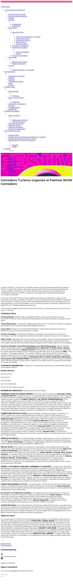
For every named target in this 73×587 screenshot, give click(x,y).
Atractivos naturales (19, 47)
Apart (10, 83)
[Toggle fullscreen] (5, 574)
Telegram (12, 163)
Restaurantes (13, 91)
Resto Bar (16, 102)
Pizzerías (15, 96)
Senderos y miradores (20, 46)
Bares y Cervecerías (15, 98)
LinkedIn (11, 168)
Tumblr (11, 170)
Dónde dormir (10, 72)
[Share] (3, 574)
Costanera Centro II (23, 40)
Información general (12, 131)
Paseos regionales (19, 64)
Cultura (11, 65)
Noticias (7, 149)
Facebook (12, 157)
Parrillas (11, 106)
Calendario (16, 26)
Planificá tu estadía (12, 111)
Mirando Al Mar (18, 32)
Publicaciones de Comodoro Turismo (22, 139)
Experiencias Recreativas (17, 16)
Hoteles (11, 78)
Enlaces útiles (13, 135)
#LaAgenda (16, 24)
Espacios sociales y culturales (23, 70)
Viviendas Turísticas (15, 81)
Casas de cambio (14, 125)
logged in (14, 571)
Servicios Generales (15, 127)
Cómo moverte (14, 115)
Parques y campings (20, 56)
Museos (11, 18)
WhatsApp (12, 161)
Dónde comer (10, 87)
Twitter (11, 159)
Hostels (11, 85)
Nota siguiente (6, 545)
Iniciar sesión (5, 7)
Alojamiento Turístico (16, 76)
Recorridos (12, 57)
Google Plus (13, 166)
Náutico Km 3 (21, 42)
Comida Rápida (14, 107)
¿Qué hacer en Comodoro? (15, 10)
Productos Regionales (16, 129)
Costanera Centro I (23, 38)
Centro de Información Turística (28, 37)
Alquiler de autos (18, 122)
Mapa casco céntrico (20, 120)
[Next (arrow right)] (3, 576)
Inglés (14, 147)
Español (15, 145)
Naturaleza (12, 28)
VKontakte (12, 172)
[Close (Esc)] (1, 574)
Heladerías (12, 109)
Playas (18, 54)
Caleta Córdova (22, 44)
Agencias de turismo (16, 124)
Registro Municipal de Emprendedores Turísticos (27, 137)
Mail (9, 173)
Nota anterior (6, 544)
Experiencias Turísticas (17, 14)
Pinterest (11, 164)
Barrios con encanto (19, 62)
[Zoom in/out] (7, 574)
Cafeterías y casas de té (17, 104)
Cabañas (11, 80)
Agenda (11, 20)
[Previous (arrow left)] (1, 576)
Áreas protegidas (22, 52)
